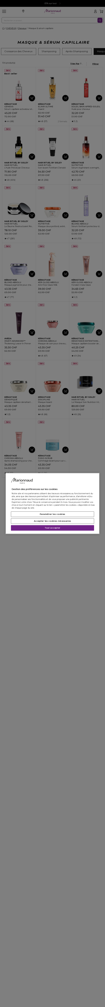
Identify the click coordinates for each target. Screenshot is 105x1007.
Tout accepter (52, 528)
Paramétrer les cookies (52, 514)
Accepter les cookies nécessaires (52, 521)
